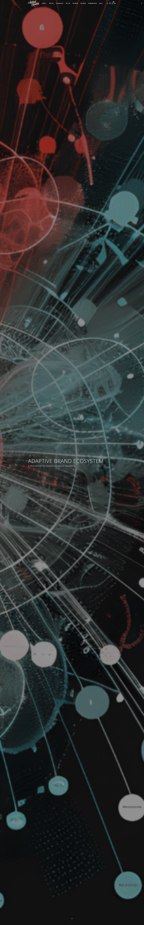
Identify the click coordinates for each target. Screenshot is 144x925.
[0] (112, 3)
